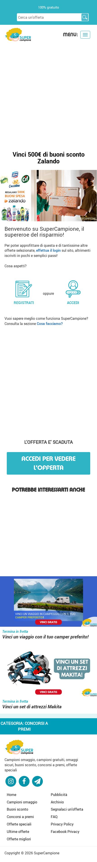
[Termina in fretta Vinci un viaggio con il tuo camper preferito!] (48, 602)
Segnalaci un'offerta (67, 809)
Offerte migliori (19, 839)
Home (11, 794)
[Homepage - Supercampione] (19, 746)
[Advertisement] (48, 92)
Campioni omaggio (22, 802)
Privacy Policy (62, 824)
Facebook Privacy (65, 831)
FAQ (54, 816)
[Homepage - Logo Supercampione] (18, 34)
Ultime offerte (18, 831)
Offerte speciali (19, 824)
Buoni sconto (17, 809)
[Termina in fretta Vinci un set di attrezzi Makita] (48, 672)
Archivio (57, 802)
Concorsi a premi (20, 816)
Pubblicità (59, 794)
